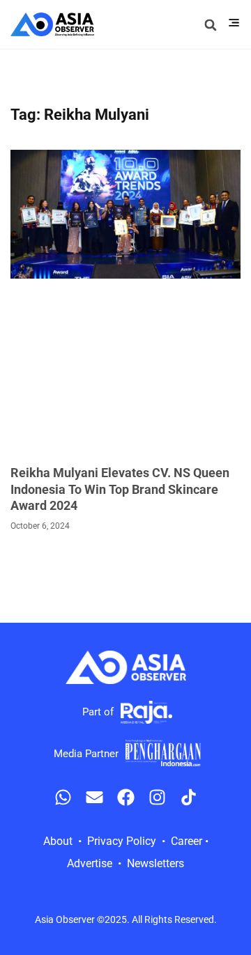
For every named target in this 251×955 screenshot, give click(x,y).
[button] (210, 25)
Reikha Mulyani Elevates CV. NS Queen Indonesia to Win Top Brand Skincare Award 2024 (119, 489)
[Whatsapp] (63, 797)
